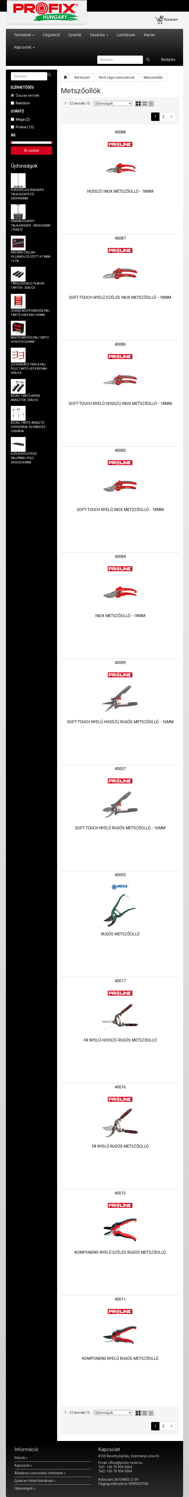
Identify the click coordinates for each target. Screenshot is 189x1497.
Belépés (168, 59)
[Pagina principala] (65, 77)
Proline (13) (25, 127)
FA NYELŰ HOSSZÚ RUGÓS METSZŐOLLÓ (120, 1040)
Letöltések (126, 35)
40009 (120, 662)
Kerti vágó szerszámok (117, 77)
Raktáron (23, 103)
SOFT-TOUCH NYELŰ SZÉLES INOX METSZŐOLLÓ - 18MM (120, 297)
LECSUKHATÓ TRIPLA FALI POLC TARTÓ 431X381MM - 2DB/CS (29, 369)
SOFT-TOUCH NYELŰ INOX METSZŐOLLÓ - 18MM (120, 509)
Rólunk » (21, 1458)
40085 (120, 450)
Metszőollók (153, 77)
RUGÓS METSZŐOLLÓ (120, 934)
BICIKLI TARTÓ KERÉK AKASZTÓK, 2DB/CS (25, 398)
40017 (120, 981)
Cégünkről (51, 35)
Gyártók (74, 35)
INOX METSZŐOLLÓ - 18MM (120, 615)
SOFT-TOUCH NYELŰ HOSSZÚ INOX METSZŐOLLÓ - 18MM (120, 403)
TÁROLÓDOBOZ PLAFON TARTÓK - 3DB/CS (27, 285)
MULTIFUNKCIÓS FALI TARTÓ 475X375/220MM (30, 339)
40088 (120, 132)
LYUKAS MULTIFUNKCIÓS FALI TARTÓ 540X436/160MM (30, 313)
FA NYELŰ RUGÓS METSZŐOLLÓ (120, 1146)
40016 (120, 1087)
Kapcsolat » (23, 1465)
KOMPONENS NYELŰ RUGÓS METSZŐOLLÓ (120, 1358)
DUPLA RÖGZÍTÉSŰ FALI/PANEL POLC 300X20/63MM (24, 458)
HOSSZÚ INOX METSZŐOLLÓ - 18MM (120, 191)
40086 (120, 344)
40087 (120, 238)
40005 (120, 874)
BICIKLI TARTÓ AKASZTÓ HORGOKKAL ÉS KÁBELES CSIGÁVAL (28, 427)
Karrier (149, 35)
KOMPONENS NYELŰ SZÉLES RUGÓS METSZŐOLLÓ (120, 1252)
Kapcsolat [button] (23, 47)
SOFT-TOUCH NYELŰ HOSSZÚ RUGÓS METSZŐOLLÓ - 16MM (120, 722)
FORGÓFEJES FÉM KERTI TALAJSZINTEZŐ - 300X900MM (27, 194)
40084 (120, 556)
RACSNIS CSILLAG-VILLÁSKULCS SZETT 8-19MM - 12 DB (31, 257)
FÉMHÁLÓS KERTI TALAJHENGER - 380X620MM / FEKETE (30, 225)
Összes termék (27, 95)
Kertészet (82, 77)
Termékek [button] (23, 35)
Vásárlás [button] (98, 35)
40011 (120, 1299)
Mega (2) (23, 119)
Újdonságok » (25, 1488)
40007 (120, 768)
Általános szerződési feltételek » (40, 1473)
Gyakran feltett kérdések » (35, 1481)
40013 (120, 1193)
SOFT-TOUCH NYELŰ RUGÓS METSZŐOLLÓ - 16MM (120, 828)
